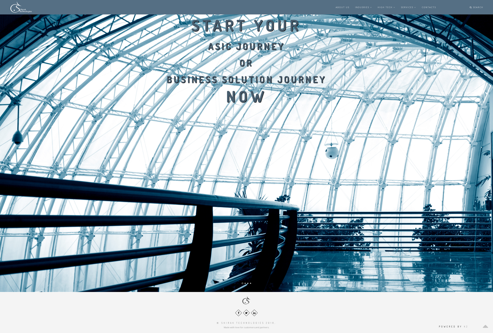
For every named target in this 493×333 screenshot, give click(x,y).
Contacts (429, 7)
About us (342, 7)
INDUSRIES (362, 7)
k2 (466, 326)
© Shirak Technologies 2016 (246, 322)
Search (477, 7)
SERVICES (407, 7)
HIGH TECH (385, 7)
